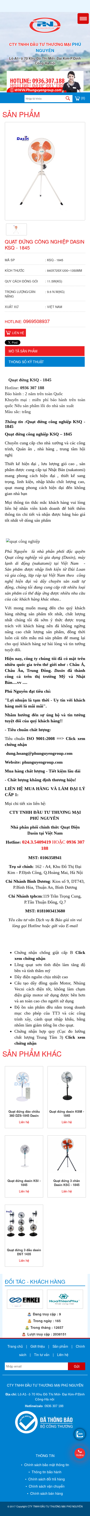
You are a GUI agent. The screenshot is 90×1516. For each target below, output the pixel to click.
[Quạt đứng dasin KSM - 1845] (66, 1085)
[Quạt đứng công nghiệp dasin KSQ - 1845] (16, 228)
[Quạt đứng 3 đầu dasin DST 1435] (24, 1223)
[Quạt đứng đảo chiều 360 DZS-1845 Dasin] (24, 1085)
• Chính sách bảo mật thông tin (45, 1464)
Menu (83, 18)
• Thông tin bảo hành (45, 1471)
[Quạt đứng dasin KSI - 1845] (24, 1154)
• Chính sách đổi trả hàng (45, 1479)
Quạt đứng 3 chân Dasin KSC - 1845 (66, 1182)
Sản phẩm (60, 1346)
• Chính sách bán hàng (45, 1493)
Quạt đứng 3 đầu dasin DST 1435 (24, 1252)
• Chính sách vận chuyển (45, 1486)
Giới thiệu (37, 1346)
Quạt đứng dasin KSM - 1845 (66, 1113)
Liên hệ (18, 332)
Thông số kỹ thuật (26, 361)
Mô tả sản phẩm (23, 351)
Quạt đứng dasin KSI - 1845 (24, 1182)
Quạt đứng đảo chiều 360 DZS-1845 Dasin (24, 1113)
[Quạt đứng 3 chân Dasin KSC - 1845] (67, 1154)
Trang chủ (15, 1346)
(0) (82, 98)
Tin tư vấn (41, 1354)
